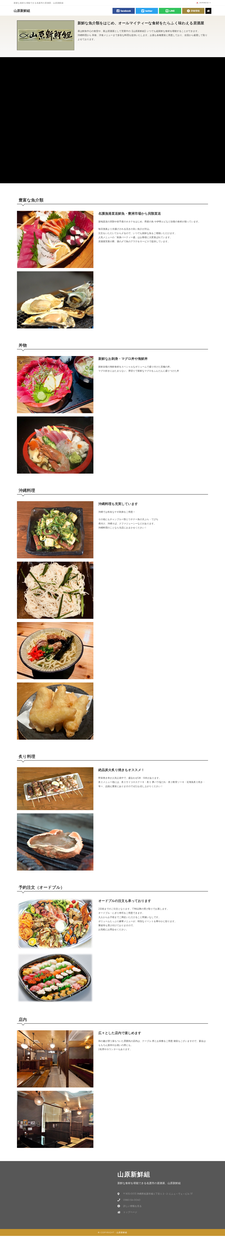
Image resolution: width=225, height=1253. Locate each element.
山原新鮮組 (22, 11)
